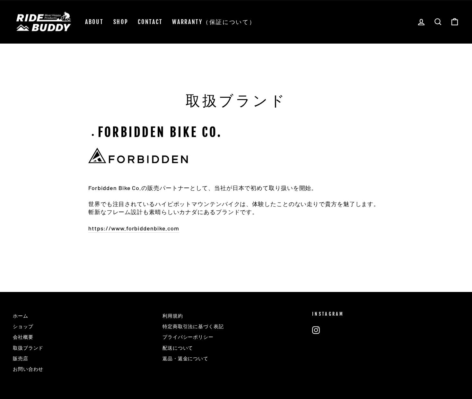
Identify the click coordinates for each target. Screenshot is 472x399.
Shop (120, 21)
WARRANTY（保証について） (214, 21)
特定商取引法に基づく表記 (193, 326)
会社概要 (23, 337)
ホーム (20, 316)
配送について (177, 348)
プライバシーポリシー (188, 337)
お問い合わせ (28, 369)
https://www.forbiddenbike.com (133, 228)
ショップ (23, 326)
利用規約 (172, 316)
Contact (150, 21)
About (94, 21)
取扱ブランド (28, 348)
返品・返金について (185, 358)
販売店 (20, 358)
